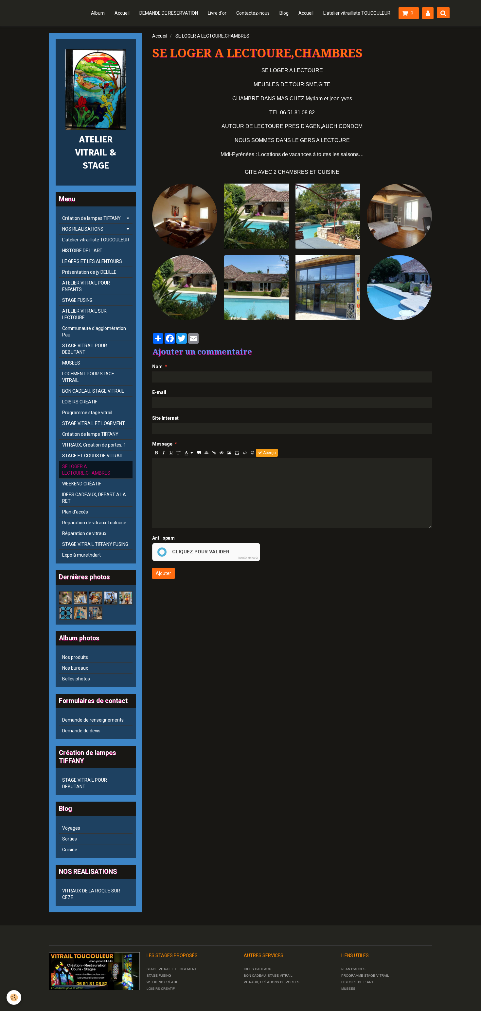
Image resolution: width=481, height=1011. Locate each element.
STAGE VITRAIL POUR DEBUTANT (84, 349)
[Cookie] (14, 997)
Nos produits (75, 657)
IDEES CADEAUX (257, 969)
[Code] (245, 453)
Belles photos (76, 678)
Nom (157, 366)
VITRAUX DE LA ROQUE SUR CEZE (91, 894)
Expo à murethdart (81, 555)
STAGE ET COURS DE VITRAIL (92, 455)
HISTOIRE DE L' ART (82, 250)
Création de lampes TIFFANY (91, 218)
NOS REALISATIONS (82, 229)
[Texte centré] (206, 453)
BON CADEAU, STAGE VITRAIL (93, 391)
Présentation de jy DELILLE (89, 272)
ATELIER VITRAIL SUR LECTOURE (84, 314)
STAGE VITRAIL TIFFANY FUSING (95, 544)
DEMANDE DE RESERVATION (168, 13)
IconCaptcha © (248, 558)
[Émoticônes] (253, 453)
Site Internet (165, 418)
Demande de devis (81, 730)
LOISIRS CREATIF (79, 401)
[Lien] (214, 453)
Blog (284, 13)
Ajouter (163, 573)
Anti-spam (163, 538)
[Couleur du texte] (189, 453)
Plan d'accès (75, 511)
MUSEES (71, 363)
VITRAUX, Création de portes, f (93, 445)
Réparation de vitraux (84, 533)
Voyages (71, 828)
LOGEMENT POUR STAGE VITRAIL (88, 377)
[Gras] (156, 453)
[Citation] (199, 453)
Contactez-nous (253, 13)
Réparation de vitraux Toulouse (94, 522)
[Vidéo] (237, 453)
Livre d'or (217, 13)
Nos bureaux (75, 668)
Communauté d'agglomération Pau (94, 331)
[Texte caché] (221, 453)
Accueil (122, 13)
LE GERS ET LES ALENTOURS (92, 261)
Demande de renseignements (93, 720)
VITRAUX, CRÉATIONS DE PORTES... (273, 982)
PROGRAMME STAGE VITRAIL (365, 975)
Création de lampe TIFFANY (90, 434)
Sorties (69, 838)
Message (162, 444)
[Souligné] (171, 453)
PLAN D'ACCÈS (353, 969)
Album (98, 13)
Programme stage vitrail (87, 412)
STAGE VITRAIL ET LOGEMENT (93, 423)
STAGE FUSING (77, 300)
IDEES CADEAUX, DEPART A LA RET (94, 498)
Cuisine (69, 849)
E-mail (159, 392)
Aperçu (269, 452)
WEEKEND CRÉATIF (81, 483)
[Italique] (164, 453)
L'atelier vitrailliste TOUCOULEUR (356, 13)
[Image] (229, 453)
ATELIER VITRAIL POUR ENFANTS (86, 286)
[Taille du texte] (179, 453)
